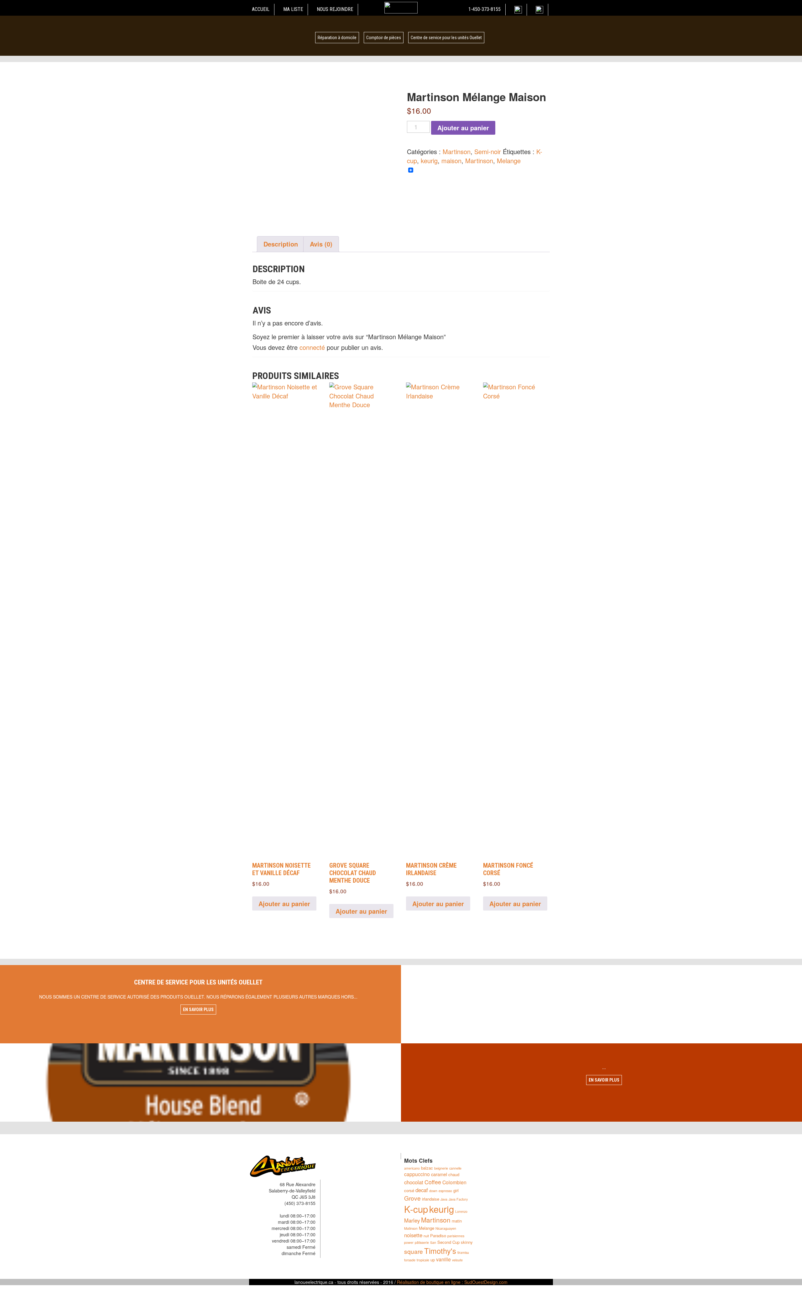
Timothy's (440, 1250)
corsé (409, 1190)
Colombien (454, 1182)
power (409, 1242)
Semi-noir (487, 151)
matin (457, 1221)
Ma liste (293, 9)
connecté (312, 347)
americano (412, 1168)
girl (456, 1190)
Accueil (260, 9)
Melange (509, 160)
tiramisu (463, 1252)
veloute (457, 1260)
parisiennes (455, 1235)
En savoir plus (198, 1009)
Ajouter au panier (463, 127)
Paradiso (438, 1235)
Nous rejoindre (335, 9)
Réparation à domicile (337, 37)
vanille (443, 1259)
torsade (409, 1260)
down (433, 1190)
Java (443, 1199)
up (432, 1260)
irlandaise (430, 1199)
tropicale (423, 1260)
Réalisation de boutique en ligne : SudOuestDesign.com (452, 1282)
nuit (426, 1235)
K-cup (416, 1208)
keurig (429, 160)
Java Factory (458, 1199)
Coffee (432, 1182)
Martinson (457, 151)
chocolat (413, 1182)
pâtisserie (422, 1242)
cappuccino (417, 1174)
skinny (467, 1242)
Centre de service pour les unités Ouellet (446, 37)
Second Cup (448, 1242)
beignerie (441, 1168)
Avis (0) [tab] (321, 243)
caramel (439, 1174)
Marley (412, 1220)
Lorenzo (461, 1211)
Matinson (411, 1228)
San (433, 1242)
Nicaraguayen (445, 1228)
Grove (412, 1198)
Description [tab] (280, 243)
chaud (453, 1174)
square (413, 1251)
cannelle (455, 1168)
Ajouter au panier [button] (284, 903)
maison (451, 160)
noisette (413, 1235)
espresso (445, 1190)
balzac (427, 1168)
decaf (421, 1190)
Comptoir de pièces (383, 37)
